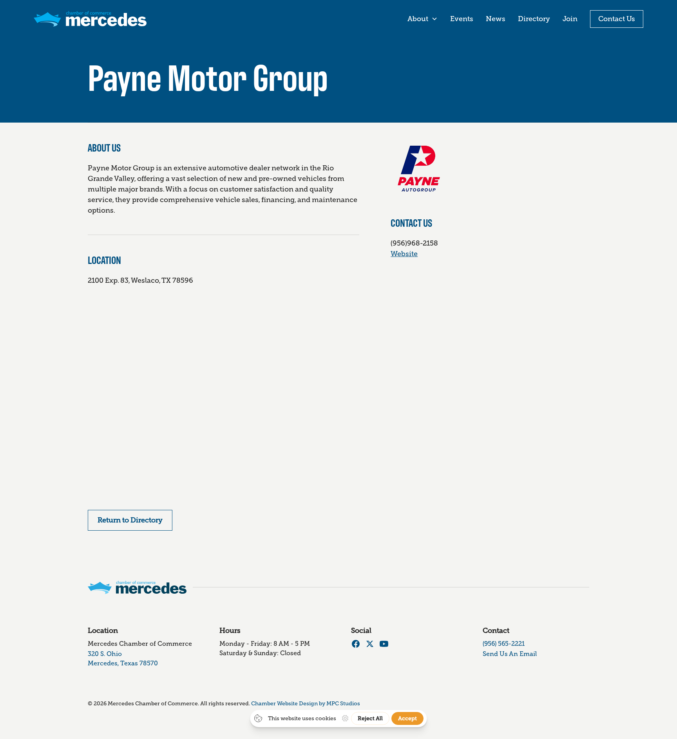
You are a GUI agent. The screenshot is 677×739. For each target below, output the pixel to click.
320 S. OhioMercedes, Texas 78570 (123, 658)
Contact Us (616, 19)
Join (570, 19)
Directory (534, 19)
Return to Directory (130, 520)
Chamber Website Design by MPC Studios (305, 703)
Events (461, 19)
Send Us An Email (510, 653)
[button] (422, 19)
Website (404, 254)
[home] (90, 19)
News (495, 19)
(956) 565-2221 (504, 643)
